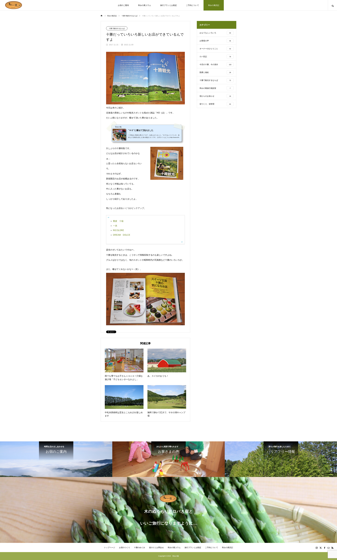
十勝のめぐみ (139, 547)
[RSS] (332, 547)
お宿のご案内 (123, 5)
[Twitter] (320, 547)
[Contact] (328, 547)
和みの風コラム (144, 5)
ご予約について (192, 5)
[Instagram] (316, 547)
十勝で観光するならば (117, 28)
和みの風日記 (213, 5)
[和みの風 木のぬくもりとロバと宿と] (14, 5)
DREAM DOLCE (121, 235)
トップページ (109, 547)
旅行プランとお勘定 (168, 5)
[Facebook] (324, 547)
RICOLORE (118, 230)
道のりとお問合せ (156, 547)
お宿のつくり (124, 547)
